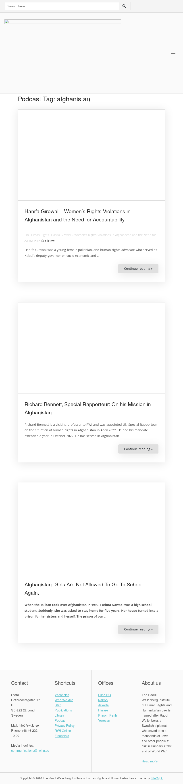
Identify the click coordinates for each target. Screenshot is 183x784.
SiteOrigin (157, 778)
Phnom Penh (107, 715)
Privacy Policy (65, 725)
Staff (58, 705)
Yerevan (104, 720)
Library (59, 715)
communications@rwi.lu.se (30, 750)
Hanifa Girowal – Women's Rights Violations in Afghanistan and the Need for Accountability (113, 235)
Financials (62, 735)
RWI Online (63, 730)
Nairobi (103, 699)
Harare (103, 710)
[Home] (62, 52)
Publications (63, 710)
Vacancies (62, 694)
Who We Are (64, 699)
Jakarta (103, 705)
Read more (150, 761)
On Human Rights (37, 235)
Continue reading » (141, 269)
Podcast (60, 720)
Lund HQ (104, 694)
